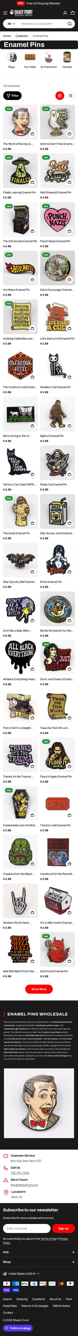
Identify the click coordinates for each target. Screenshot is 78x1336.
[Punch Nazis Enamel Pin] (57, 219)
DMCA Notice (61, 1305)
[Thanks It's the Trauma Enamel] (20, 754)
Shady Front (20, 1320)
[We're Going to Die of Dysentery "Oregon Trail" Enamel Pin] (20, 414)
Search (7, 1299)
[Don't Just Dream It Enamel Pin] (57, 657)
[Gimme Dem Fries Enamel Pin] (57, 122)
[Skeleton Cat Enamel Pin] (57, 365)
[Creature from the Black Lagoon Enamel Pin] (20, 852)
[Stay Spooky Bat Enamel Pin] (20, 560)
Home (7, 35)
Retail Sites (10, 1305)
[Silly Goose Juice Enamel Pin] (57, 511)
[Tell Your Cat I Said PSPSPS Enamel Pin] (20, 462)
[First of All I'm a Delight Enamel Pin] (20, 706)
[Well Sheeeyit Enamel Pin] (57, 170)
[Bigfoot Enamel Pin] (57, 414)
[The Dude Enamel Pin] (20, 511)
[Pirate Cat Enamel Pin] (57, 462)
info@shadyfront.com (24, 1184)
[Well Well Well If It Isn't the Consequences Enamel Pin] (20, 949)
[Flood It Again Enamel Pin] (57, 754)
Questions (38, 1299)
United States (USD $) (22, 1273)
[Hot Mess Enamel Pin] (20, 268)
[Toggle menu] (5, 13)
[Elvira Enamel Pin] (57, 560)
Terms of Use (48, 1238)
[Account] (65, 13)
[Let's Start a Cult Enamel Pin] (57, 316)
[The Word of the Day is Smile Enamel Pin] (20, 122)
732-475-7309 (20, 1172)
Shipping (21, 1299)
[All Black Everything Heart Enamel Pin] (20, 657)
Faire (69, 1299)
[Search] (69, 23)
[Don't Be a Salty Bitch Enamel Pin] (20, 608)
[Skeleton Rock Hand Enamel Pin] (20, 901)
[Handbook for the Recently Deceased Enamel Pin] (57, 852)
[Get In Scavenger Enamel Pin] (57, 268)
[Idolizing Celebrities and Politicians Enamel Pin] (20, 316)
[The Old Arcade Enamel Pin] (20, 219)
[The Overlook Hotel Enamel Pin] (20, 365)
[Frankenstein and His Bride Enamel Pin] (20, 803)
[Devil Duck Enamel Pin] (57, 949)
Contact (8, 1312)
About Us (55, 1299)
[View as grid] (59, 95)
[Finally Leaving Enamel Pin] (20, 170)
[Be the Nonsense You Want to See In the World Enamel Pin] (57, 608)
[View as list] (70, 95)
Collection (22, 35)
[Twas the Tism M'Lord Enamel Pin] (57, 706)
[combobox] (39, 23)
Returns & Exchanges (34, 1305)
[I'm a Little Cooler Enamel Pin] (57, 901)
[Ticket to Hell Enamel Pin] (57, 803)
